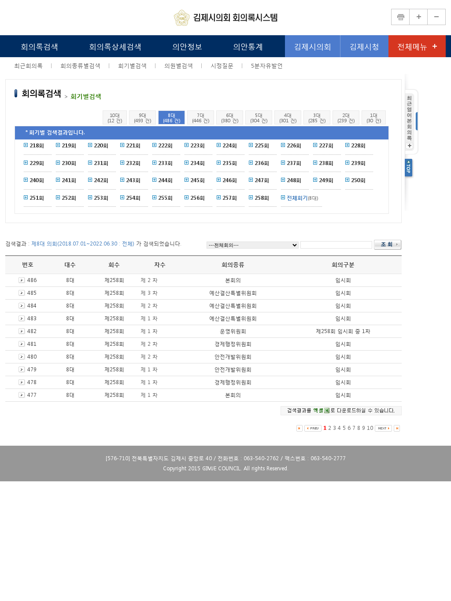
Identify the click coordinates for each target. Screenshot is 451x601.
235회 (229, 163)
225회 (262, 145)
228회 (358, 145)
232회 (133, 163)
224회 (229, 145)
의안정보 (187, 46)
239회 (358, 163)
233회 (165, 163)
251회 (37, 197)
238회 (326, 163)
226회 (294, 145)
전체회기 (297, 197)
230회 (69, 163)
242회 (101, 180)
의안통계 (248, 46)
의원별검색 (178, 66)
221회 (133, 145)
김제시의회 (312, 46)
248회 (294, 180)
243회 (133, 180)
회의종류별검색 (80, 66)
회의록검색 (39, 46)
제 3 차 (149, 293)
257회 (229, 197)
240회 (37, 180)
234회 (197, 163)
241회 (69, 180)
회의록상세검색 (115, 46)
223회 (197, 145)
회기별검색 (132, 66)
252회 (69, 197)
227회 (326, 145)
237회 (294, 163)
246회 (229, 180)
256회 (197, 197)
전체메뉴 (412, 46)
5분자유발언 (267, 66)
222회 (165, 145)
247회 (262, 180)
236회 (262, 163)
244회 (165, 180)
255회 (165, 197)
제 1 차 (149, 318)
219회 (69, 145)
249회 (326, 180)
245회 (197, 180)
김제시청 (364, 46)
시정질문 (222, 66)
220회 (101, 145)
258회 (262, 197)
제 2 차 (149, 280)
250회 (358, 180)
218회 (37, 145)
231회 (101, 163)
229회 (37, 163)
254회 (133, 197)
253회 (101, 197)
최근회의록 (28, 66)
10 (370, 428)
